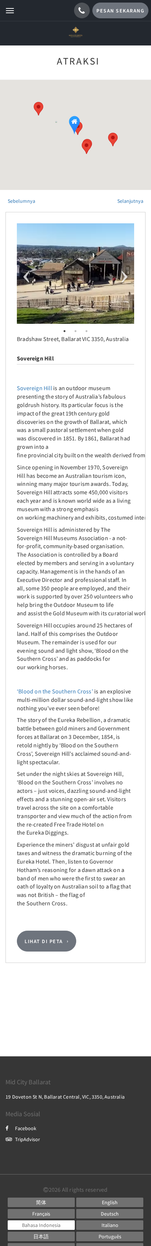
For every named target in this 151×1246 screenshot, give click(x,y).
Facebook (25, 1128)
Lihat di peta (44, 941)
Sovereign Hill (34, 388)
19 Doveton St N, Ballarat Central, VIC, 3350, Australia (65, 1096)
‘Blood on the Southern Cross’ (55, 691)
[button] (86, 147)
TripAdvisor (27, 1139)
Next (124, 273)
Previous (26, 273)
